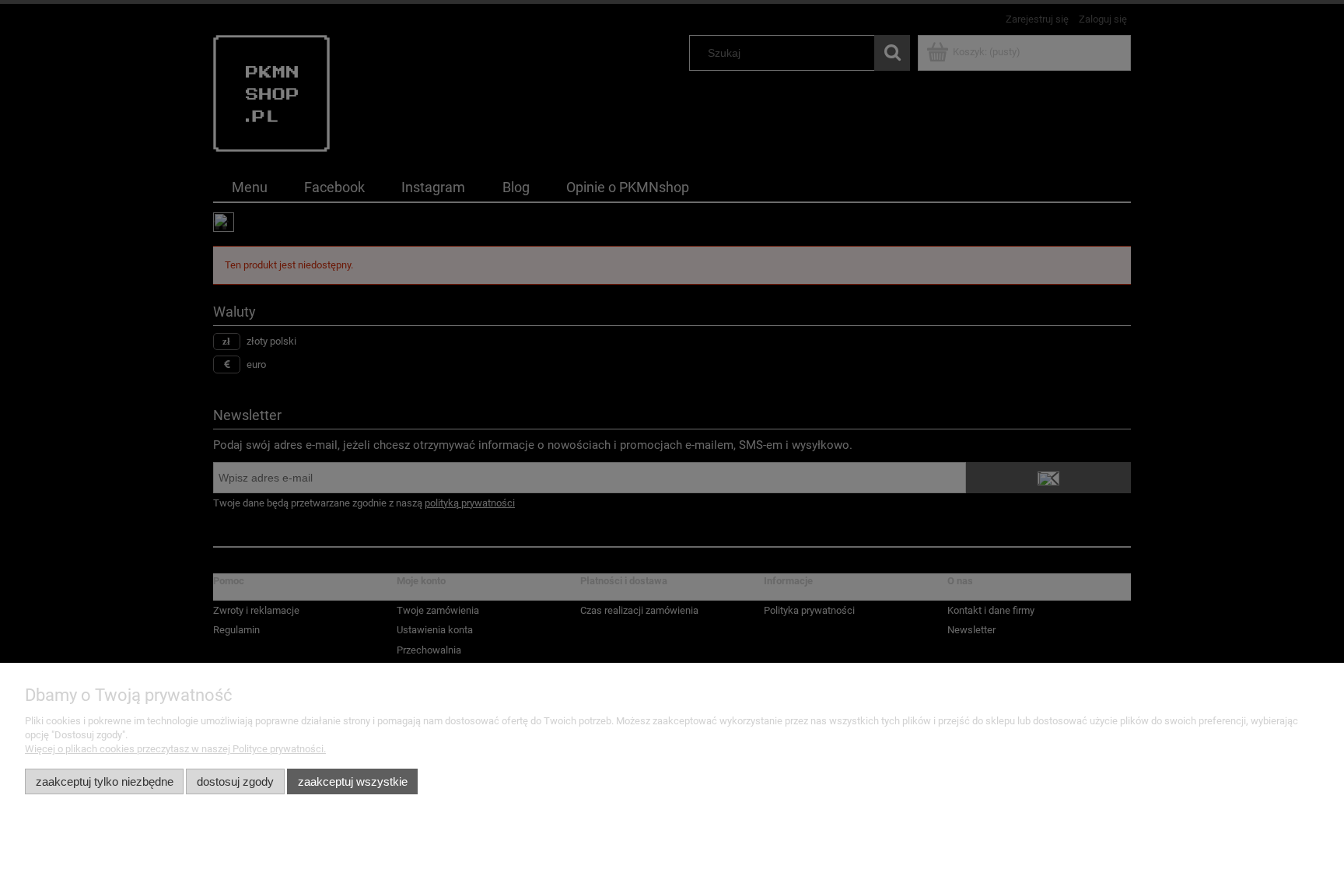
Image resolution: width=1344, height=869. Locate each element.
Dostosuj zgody (235, 781)
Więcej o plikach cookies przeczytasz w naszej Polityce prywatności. (175, 749)
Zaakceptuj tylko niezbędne (104, 781)
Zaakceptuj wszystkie (353, 781)
